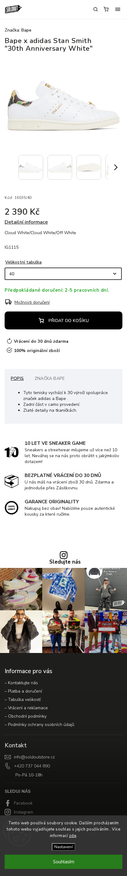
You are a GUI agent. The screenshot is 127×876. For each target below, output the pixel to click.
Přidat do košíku (68, 321)
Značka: (18, 30)
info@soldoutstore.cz (34, 757)
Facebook (23, 803)
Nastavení (63, 847)
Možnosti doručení (32, 302)
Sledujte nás (65, 562)
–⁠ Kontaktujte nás (21, 683)
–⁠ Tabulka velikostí (23, 699)
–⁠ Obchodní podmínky (26, 716)
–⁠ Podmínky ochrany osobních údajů (39, 725)
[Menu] (118, 9)
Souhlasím (63, 862)
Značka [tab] (50, 378)
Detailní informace (26, 221)
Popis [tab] (17, 378)
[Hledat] (95, 9)
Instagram (23, 812)
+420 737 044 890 (32, 766)
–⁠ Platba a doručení (23, 691)
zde (72, 836)
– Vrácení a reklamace (26, 708)
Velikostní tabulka (23, 262)
